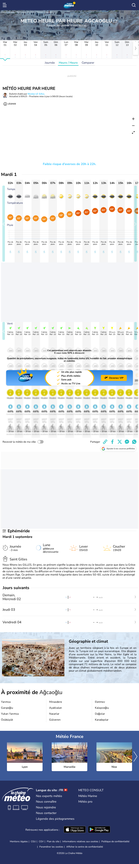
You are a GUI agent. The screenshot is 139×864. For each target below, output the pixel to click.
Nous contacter (46, 813)
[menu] (5, 5)
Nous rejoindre (46, 807)
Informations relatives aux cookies (80, 841)
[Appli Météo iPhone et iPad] (75, 830)
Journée (50, 63)
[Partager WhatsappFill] (134, 442)
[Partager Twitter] (119, 442)
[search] (133, 5)
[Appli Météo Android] (99, 830)
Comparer (88, 63)
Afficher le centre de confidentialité (84, 846)
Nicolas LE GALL (36, 93)
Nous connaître (46, 802)
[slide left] (3, 224)
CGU (33, 841)
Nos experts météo (49, 796)
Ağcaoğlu (49, 12)
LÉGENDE (12, 104)
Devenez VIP (116, 378)
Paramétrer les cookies (51, 846)
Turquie (11, 12)
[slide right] (135, 224)
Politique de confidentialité (115, 841)
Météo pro (85, 802)
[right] (135, 48)
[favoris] (115, 21)
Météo (3, 12)
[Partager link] (105, 442)
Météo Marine (87, 796)
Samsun (40, 12)
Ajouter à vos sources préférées (120, 448)
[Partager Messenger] (127, 442)
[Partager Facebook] (112, 442)
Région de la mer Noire (25, 12)
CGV (41, 841)
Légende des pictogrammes (55, 819)
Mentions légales (19, 841)
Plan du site (53, 841)
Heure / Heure (68, 63)
